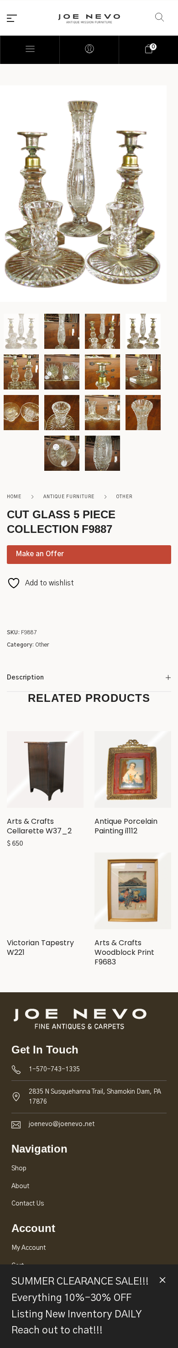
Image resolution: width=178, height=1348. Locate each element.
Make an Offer (40, 554)
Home (14, 497)
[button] (45, 773)
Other (124, 497)
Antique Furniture (68, 497)
